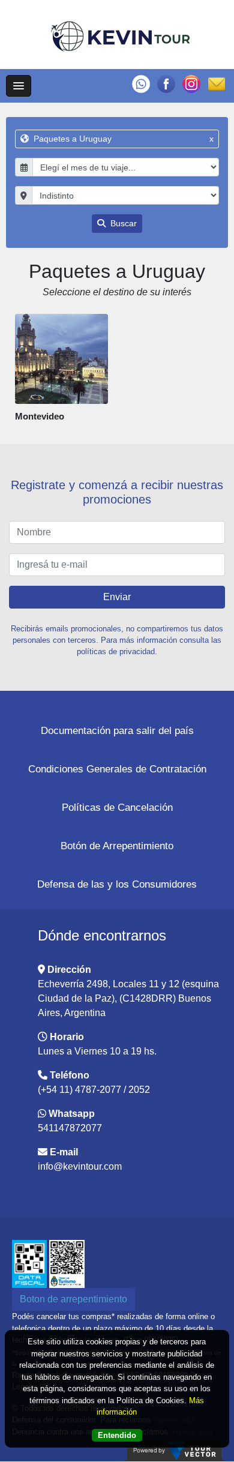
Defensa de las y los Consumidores (117, 884)
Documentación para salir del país (117, 730)
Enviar (117, 597)
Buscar (122, 223)
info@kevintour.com (80, 1166)
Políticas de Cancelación (117, 807)
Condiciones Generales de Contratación (117, 769)
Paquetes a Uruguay (122, 138)
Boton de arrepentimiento (73, 1299)
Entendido (117, 1435)
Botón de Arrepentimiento (117, 846)
